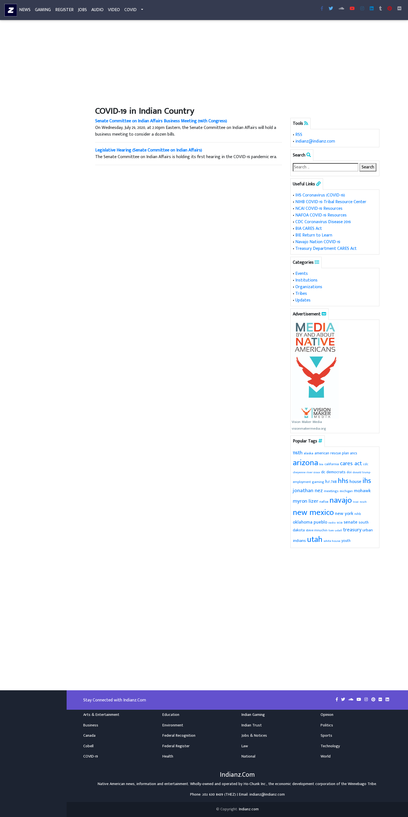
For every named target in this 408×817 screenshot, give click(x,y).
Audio (97, 10)
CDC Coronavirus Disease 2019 (323, 222)
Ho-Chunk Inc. (255, 784)
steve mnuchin (317, 530)
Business (90, 725)
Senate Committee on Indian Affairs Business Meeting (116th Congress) (161, 121)
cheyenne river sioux (306, 472)
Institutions (306, 280)
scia (339, 522)
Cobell (88, 746)
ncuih (363, 501)
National (248, 756)
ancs (353, 453)
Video (114, 10)
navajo (340, 500)
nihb (357, 514)
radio (332, 522)
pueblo (320, 522)
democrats (336, 472)
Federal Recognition (178, 735)
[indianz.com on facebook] (337, 699)
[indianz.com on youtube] (352, 8)
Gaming (43, 10)
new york (344, 513)
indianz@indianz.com (315, 141)
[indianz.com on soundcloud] (351, 699)
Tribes (301, 293)
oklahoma (303, 522)
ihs (366, 481)
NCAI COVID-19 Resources (318, 208)
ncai (356, 501)
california (331, 464)
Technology (330, 746)
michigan (346, 491)
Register (64, 10)
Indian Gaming (253, 714)
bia (321, 464)
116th (298, 453)
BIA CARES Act (308, 228)
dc (323, 472)
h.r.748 (331, 481)
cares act (351, 463)
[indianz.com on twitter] (343, 699)
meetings (331, 491)
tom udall (335, 530)
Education (170, 714)
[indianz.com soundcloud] (341, 8)
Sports (326, 735)
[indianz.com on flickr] (399, 8)
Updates (303, 300)
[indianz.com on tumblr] (380, 8)
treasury (352, 529)
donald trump (361, 472)
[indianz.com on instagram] (366, 699)
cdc (365, 464)
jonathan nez (308, 490)
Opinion (327, 714)
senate (350, 522)
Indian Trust (251, 725)
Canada (89, 735)
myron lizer (305, 501)
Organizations (308, 287)
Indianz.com (249, 809)
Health (167, 756)
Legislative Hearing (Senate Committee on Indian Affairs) (148, 150)
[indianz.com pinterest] (389, 8)
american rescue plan (331, 453)
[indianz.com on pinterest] (373, 699)
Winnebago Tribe (362, 784)
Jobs (82, 10)
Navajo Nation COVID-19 (317, 242)
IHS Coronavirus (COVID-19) (320, 195)
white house (332, 541)
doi (349, 472)
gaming (318, 482)
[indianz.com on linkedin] (387, 699)
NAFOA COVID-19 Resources (321, 215)
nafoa (323, 502)
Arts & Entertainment (101, 714)
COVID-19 (90, 756)
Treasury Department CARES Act (326, 248)
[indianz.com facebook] (322, 8)
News (25, 10)
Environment (172, 725)
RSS (298, 134)
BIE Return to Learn (313, 235)
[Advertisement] (237, 63)
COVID (130, 10)
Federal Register (176, 746)
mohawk (362, 491)
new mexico (313, 512)
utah (315, 539)
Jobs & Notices (254, 735)
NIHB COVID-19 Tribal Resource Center (330, 202)
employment (302, 482)
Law (244, 746)
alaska (308, 453)
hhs (343, 481)
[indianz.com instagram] (362, 8)
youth (346, 541)
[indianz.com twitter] (330, 8)
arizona (305, 462)
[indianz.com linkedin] (371, 8)
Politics (327, 725)
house (355, 481)
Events (301, 273)
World (326, 756)
